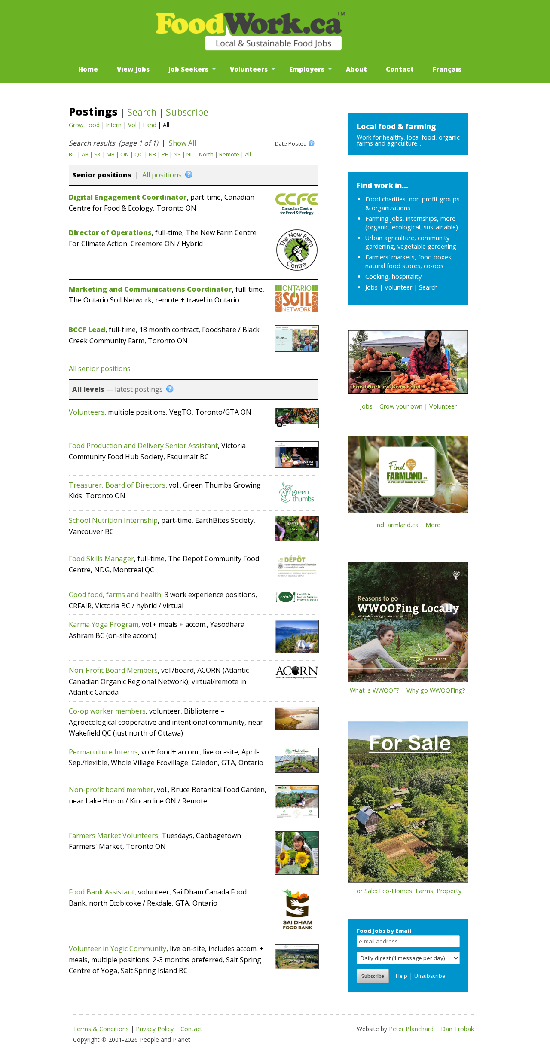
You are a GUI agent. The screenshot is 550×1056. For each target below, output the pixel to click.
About (356, 69)
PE (165, 154)
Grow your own (400, 406)
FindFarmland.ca (395, 525)
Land (149, 125)
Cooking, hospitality (393, 276)
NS (177, 154)
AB (85, 154)
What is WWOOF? (375, 690)
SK (97, 154)
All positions (162, 175)
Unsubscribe (429, 976)
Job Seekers (188, 69)
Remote (229, 154)
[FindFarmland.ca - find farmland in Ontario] (408, 477)
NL (189, 154)
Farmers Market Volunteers (113, 835)
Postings (93, 111)
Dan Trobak (457, 1029)
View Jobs (133, 69)
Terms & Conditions (101, 1029)
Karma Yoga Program (103, 624)
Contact (400, 69)
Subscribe (187, 112)
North (206, 154)
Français (447, 69)
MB (111, 154)
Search (141, 112)
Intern (114, 125)
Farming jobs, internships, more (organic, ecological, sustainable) (411, 222)
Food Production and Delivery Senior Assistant (143, 445)
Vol (132, 125)
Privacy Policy (155, 1029)
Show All (182, 143)
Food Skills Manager (101, 558)
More (432, 525)
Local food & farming (396, 126)
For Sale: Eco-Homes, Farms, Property (407, 891)
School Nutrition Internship (113, 520)
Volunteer (398, 287)
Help (401, 976)
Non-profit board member (111, 789)
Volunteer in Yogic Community (117, 948)
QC (138, 154)
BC (72, 154)
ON (124, 154)
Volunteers (249, 69)
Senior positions (101, 175)
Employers (306, 69)
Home (88, 69)
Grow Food (84, 125)
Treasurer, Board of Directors (117, 485)
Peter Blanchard (411, 1029)
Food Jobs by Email (384, 931)
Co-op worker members (107, 711)
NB (152, 154)
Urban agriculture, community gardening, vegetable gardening (410, 242)
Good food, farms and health (115, 594)
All (248, 154)
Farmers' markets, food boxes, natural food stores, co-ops (409, 261)
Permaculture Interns (103, 752)
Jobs (371, 287)
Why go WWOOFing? (435, 690)
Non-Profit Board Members (113, 670)
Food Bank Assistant (101, 892)
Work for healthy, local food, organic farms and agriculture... (408, 140)
